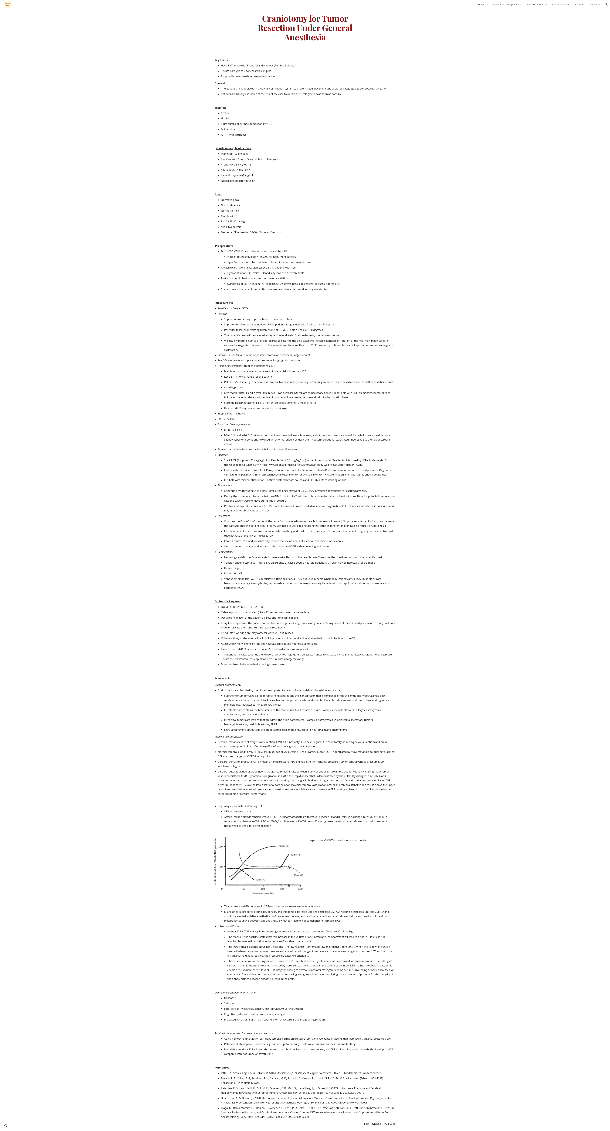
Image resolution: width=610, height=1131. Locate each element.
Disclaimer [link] (578, 4)
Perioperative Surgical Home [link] (507, 4)
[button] (606, 4)
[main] (305, 27)
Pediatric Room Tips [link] (537, 4)
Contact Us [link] (594, 4)
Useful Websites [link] (560, 4)
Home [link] (481, 4)
